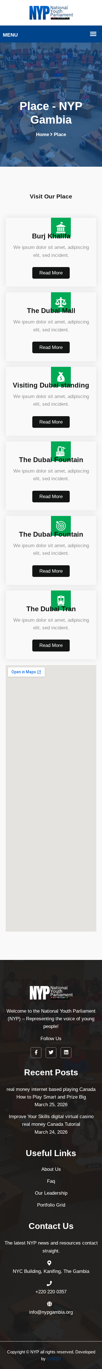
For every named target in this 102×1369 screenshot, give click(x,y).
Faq (51, 1181)
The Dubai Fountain (51, 460)
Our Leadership (51, 1193)
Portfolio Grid (51, 1205)
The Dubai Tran (51, 609)
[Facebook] (36, 1052)
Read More (51, 273)
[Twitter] (51, 1052)
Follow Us (51, 1038)
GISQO (54, 1358)
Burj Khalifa (51, 236)
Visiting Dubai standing (51, 385)
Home (42, 134)
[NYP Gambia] (51, 12)
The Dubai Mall (51, 310)
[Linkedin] (66, 1052)
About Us (51, 1169)
